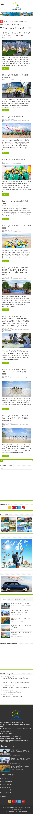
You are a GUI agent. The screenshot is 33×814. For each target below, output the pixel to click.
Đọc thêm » (5, 68)
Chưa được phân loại (8, 329)
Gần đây (4, 599)
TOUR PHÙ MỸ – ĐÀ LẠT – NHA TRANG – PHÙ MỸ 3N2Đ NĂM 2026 (20, 751)
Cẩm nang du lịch (20, 205)
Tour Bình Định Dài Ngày (8, 38)
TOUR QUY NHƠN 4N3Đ (12, 117)
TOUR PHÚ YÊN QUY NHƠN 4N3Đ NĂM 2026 (15, 21)
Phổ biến (10, 599)
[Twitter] (19, 507)
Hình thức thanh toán (6, 781)
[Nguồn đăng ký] (32, 28)
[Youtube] (23, 507)
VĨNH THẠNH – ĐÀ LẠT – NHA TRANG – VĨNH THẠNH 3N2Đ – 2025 (20, 759)
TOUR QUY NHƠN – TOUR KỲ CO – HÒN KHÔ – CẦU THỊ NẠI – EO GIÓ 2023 (16, 418)
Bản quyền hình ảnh (5, 792)
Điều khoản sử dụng (5, 787)
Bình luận (17, 599)
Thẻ (24, 599)
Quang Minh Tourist (21, 811)
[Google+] (13, 507)
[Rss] (9, 507)
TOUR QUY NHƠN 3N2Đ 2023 (14, 159)
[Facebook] (16, 507)
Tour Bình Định (6, 80)
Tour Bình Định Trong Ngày (16, 278)
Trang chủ (3, 24)
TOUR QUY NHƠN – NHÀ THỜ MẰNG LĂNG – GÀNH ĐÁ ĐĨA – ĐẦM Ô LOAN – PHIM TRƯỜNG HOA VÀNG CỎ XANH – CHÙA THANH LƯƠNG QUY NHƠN (15, 321)
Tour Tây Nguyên (18, 38)
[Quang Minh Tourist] (16, 6)
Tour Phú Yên (8, 330)
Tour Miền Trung (25, 120)
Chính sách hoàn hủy (6, 784)
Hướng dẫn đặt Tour (5, 778)
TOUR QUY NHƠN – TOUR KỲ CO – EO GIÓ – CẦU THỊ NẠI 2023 (15, 371)
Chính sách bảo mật (5, 790)
